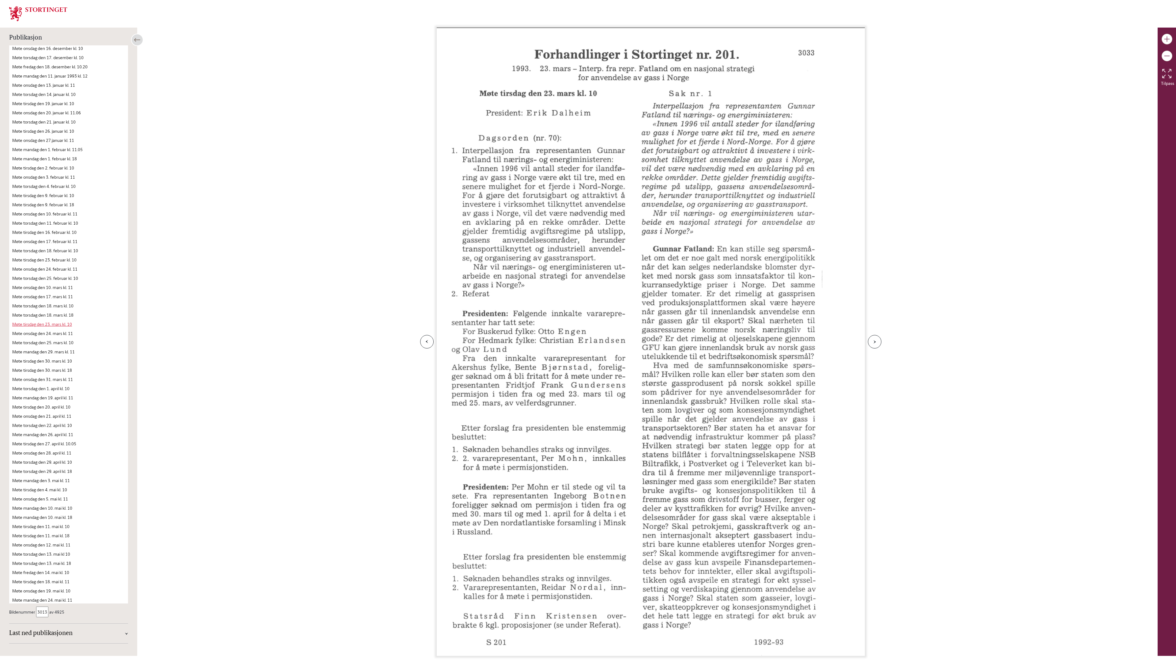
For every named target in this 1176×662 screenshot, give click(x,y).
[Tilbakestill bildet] (1167, 73)
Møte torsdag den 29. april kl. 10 (42, 462)
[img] (38, 13)
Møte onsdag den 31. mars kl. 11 (42, 379)
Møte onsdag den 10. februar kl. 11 (44, 214)
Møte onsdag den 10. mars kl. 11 (42, 287)
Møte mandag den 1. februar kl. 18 (44, 159)
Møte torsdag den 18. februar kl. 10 (45, 250)
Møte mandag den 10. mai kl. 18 (42, 517)
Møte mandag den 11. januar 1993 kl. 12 (50, 76)
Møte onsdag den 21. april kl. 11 (41, 416)
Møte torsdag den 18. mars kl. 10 (43, 306)
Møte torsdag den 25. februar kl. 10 (45, 278)
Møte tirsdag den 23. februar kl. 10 (44, 260)
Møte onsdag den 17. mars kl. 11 (42, 296)
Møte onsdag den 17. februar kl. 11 (44, 241)
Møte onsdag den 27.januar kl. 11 (43, 140)
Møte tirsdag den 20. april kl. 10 (41, 407)
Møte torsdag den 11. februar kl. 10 (45, 223)
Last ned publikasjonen (41, 633)
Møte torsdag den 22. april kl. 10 (42, 425)
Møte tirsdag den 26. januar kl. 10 (43, 131)
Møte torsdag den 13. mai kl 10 (41, 554)
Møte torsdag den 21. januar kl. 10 (44, 122)
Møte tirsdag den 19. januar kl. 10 (43, 103)
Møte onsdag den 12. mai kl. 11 (41, 545)
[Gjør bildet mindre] (1167, 56)
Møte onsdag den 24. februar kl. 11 (44, 269)
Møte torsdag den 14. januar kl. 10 (44, 94)
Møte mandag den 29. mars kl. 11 (43, 352)
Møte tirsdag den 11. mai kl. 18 (41, 535)
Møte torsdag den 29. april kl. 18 (42, 471)
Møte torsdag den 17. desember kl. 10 (48, 57)
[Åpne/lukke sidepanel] (137, 40)
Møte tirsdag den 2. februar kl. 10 (43, 168)
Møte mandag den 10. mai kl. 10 (42, 508)
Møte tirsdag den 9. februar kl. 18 (43, 204)
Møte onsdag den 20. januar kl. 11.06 (46, 113)
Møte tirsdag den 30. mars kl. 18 (42, 370)
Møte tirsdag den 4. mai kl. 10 (39, 490)
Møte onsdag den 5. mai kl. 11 (40, 499)
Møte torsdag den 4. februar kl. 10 (44, 186)
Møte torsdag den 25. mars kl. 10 (43, 342)
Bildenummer (22, 612)
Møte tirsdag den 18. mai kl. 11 (41, 581)
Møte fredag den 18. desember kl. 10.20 (50, 67)
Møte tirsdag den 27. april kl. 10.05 (44, 444)
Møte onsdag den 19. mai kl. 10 (41, 591)
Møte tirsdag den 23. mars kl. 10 (42, 324)
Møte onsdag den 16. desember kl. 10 (47, 48)
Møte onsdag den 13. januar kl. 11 (43, 85)
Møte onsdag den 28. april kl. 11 (41, 453)
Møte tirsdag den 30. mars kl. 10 (42, 361)
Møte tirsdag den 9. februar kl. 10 (43, 195)
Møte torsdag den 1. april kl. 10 (41, 388)
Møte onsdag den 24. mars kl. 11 (42, 333)
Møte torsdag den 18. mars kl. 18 (43, 315)
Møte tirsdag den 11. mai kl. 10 (41, 526)
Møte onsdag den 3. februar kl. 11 (43, 177)
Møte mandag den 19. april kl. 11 (42, 398)
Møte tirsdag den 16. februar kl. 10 (44, 232)
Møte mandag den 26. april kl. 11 (42, 434)
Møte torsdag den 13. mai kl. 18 (41, 563)
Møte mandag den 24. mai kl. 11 (42, 600)
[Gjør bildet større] (1167, 39)
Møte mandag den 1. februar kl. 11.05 (47, 149)
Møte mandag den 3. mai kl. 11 (41, 480)
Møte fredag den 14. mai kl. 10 (40, 572)
